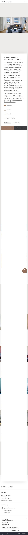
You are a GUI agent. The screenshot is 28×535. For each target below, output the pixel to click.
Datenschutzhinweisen (9, 102)
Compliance (5, 524)
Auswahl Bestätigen (8, 128)
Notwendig (9, 105)
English (10, 487)
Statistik (8, 109)
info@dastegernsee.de (6, 500)
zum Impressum (7, 122)
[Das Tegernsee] (9, 2)
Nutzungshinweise (7, 521)
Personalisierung (11, 118)
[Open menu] (26, 2)
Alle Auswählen (20, 128)
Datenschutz (5, 522)
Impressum (5, 519)
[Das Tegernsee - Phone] (2, 533)
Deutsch (3, 487)
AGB (3, 525)
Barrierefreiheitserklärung (10, 527)
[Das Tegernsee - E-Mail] (7, 533)
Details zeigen (16, 122)
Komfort (9, 114)
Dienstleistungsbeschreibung (10, 529)
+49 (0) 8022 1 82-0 (5, 498)
